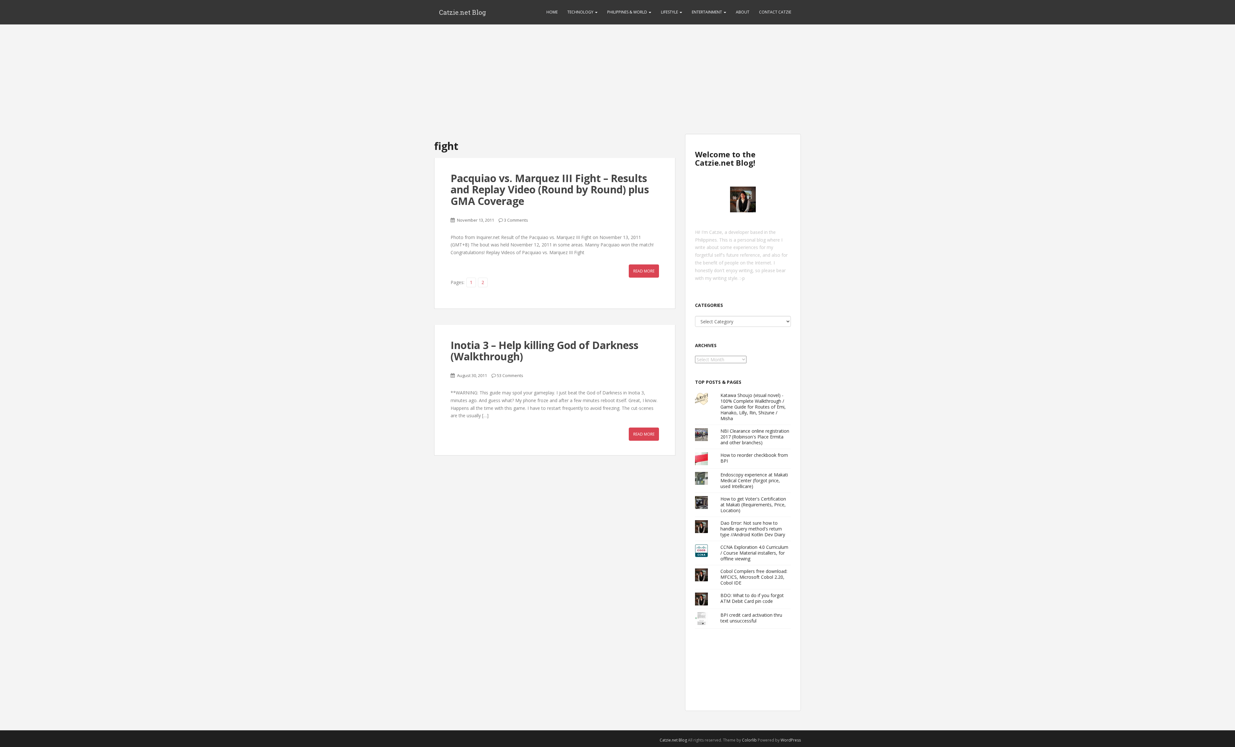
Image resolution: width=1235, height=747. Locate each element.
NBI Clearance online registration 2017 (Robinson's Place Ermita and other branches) (754, 437)
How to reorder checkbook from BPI (754, 458)
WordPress (791, 740)
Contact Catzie (775, 12)
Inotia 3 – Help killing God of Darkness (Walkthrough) (544, 350)
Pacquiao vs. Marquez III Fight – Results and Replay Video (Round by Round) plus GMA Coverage (550, 189)
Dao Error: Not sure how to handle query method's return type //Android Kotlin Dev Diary (752, 529)
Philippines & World (627, 12)
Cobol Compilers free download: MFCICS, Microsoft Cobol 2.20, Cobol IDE (753, 577)
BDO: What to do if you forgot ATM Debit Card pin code (752, 598)
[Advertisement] (617, 73)
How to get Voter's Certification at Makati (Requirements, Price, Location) (753, 504)
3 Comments (516, 220)
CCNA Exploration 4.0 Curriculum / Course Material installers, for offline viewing (754, 553)
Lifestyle (670, 12)
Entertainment (707, 12)
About (742, 12)
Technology (580, 12)
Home (552, 12)
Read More (643, 271)
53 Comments (510, 375)
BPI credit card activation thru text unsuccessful (751, 618)
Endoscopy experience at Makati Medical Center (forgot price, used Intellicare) (754, 480)
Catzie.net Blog (462, 12)
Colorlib (749, 740)
